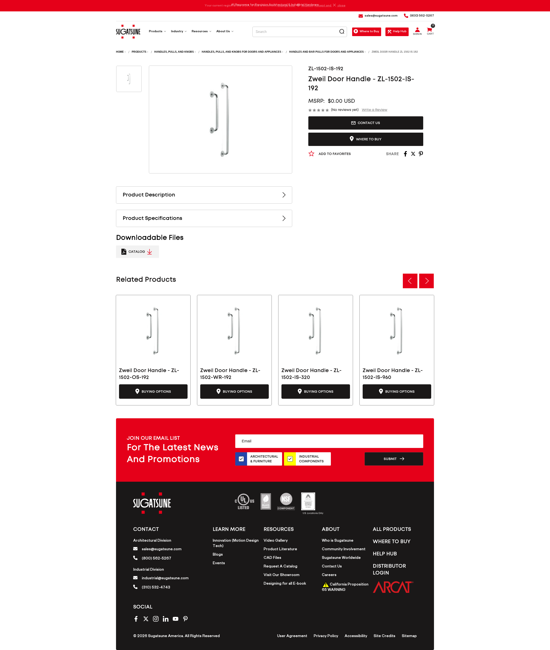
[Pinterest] (421, 155)
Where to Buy (369, 32)
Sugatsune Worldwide (341, 558)
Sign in (417, 34)
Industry (177, 32)
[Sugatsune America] (128, 31)
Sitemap (409, 636)
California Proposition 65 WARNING (345, 587)
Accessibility (356, 636)
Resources (200, 32)
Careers (329, 575)
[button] (393, 587)
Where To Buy (392, 541)
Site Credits (384, 636)
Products (156, 32)
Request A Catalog (280, 566)
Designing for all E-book (285, 584)
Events (219, 563)
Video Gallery (276, 541)
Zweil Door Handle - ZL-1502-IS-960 (393, 374)
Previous (410, 280)
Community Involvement (343, 549)
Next (426, 280)
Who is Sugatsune (337, 541)
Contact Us (369, 123)
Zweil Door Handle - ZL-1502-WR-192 (230, 374)
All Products (392, 529)
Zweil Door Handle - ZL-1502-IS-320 (311, 374)
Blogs (218, 555)
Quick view (153, 330)
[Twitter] (413, 155)
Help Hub (399, 32)
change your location (295, 6)
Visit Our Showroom (281, 575)
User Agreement (292, 636)
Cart (430, 34)
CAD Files (272, 558)
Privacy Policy (326, 636)
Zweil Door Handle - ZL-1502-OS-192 (149, 374)
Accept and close (330, 6)
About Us (223, 32)
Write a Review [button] (374, 110)
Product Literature (280, 549)
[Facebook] (405, 155)
